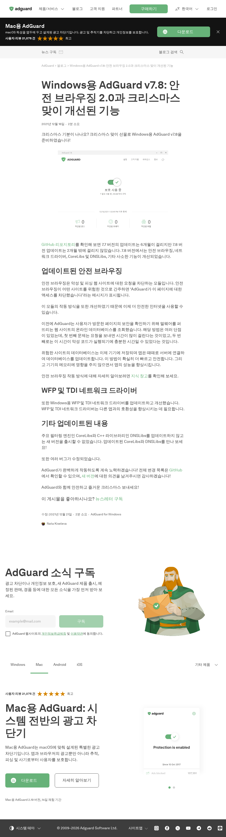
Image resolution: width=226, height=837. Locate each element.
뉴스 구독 (48, 52)
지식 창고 (139, 376)
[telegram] (199, 828)
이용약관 (77, 634)
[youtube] (188, 828)
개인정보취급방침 (53, 634)
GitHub (175, 470)
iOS (79, 664)
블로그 (61, 66)
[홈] (20, 8)
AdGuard (47, 66)
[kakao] (220, 828)
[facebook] (167, 828)
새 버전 (88, 476)
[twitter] (177, 828)
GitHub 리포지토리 (58, 244)
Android (59, 664)
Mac (39, 664)
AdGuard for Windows (106, 514)
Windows (18, 664)
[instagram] (156, 828)
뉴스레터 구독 (109, 499)
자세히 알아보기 (76, 780)
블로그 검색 (168, 52)
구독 (81, 621)
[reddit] (209, 828)
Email (9, 611)
